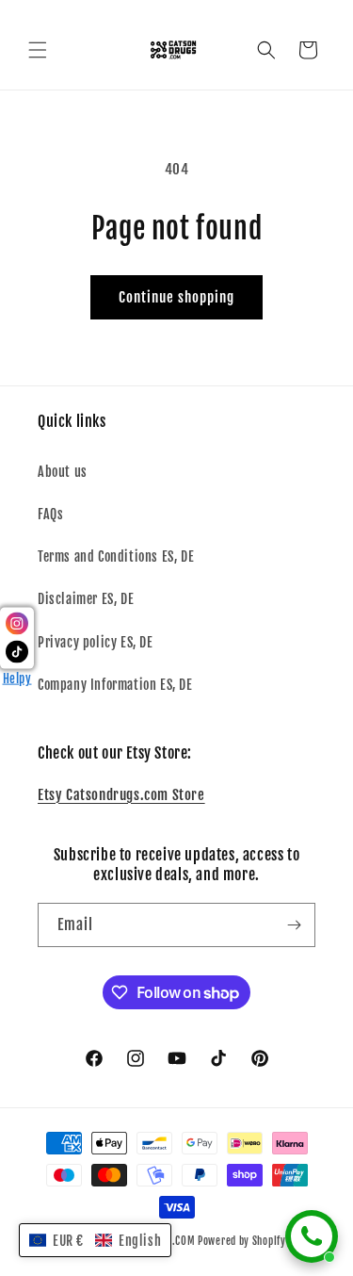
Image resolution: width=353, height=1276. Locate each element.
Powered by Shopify (242, 1241)
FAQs (50, 514)
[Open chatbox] (311, 1236)
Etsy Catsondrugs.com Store (121, 795)
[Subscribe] (293, 925)
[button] (37, 50)
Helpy (17, 678)
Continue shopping (176, 297)
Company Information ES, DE (115, 685)
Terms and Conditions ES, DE (116, 556)
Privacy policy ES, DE (95, 642)
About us (63, 472)
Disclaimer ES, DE (86, 599)
